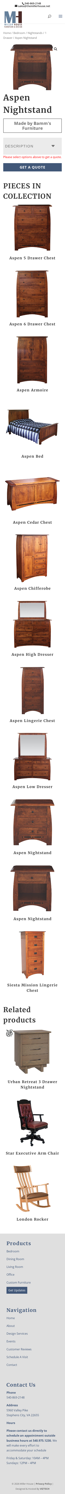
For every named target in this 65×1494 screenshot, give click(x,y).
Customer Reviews (19, 1349)
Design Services (17, 1334)
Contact (11, 1365)
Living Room (14, 1267)
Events (11, 1341)
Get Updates (16, 1290)
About (10, 1326)
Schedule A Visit (17, 1357)
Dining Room (15, 1259)
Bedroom (19, 33)
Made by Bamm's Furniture (32, 125)
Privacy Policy (44, 1483)
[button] (55, 49)
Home (7, 33)
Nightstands (35, 33)
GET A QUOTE (32, 167)
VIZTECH (44, 1488)
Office (10, 1275)
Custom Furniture (18, 1282)
